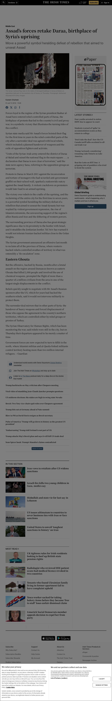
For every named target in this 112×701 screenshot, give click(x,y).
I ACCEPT (102, 679)
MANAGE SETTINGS (102, 685)
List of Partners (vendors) (59, 678)
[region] (56, 682)
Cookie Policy (10, 687)
